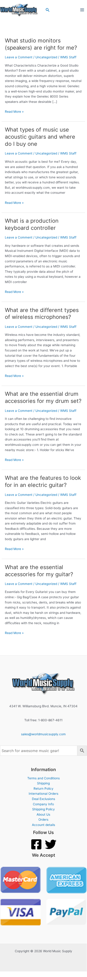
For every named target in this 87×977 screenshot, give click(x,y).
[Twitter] (50, 844)
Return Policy (43, 788)
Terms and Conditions (43, 778)
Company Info (43, 804)
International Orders (43, 793)
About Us (43, 814)
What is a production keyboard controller (32, 224)
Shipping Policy (43, 809)
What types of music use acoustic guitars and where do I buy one (40, 136)
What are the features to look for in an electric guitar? (43, 481)
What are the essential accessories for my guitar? (39, 571)
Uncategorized (46, 57)
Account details (43, 825)
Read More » (14, 111)
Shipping (43, 783)
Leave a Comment (18, 57)
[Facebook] (36, 844)
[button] (48, 10)
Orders (43, 819)
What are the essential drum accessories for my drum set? (43, 397)
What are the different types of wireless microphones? (42, 313)
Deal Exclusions (43, 799)
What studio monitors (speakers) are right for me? (41, 44)
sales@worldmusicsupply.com (43, 734)
